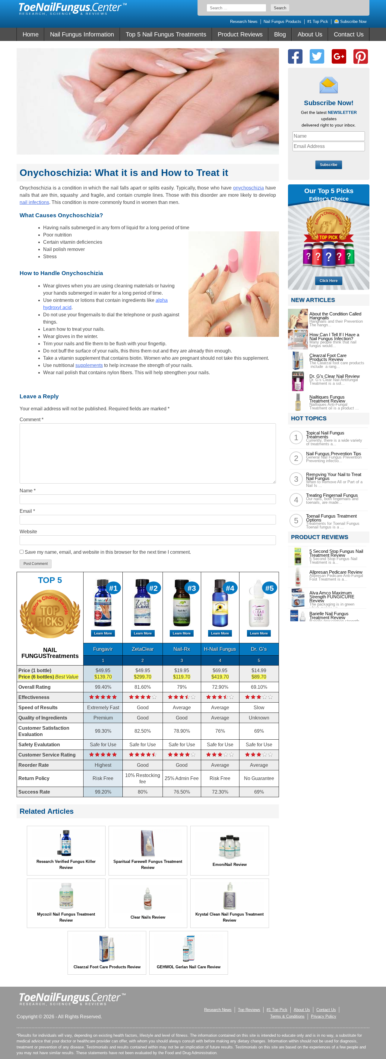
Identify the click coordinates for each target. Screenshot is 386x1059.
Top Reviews (249, 1009)
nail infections (34, 202)
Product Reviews (240, 34)
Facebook (295, 56)
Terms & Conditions (287, 1016)
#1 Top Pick (317, 21)
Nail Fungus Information (82, 34)
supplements (89, 365)
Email (27, 511)
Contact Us (349, 34)
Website (28, 531)
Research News (244, 21)
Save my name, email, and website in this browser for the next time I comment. (108, 552)
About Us (310, 34)
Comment (31, 419)
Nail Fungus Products (282, 21)
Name (28, 490)
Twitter (317, 56)
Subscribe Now (352, 21)
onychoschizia (248, 187)
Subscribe (328, 165)
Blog (280, 34)
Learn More (103, 633)
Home (31, 34)
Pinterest (360, 56)
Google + (339, 56)
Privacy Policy (323, 1016)
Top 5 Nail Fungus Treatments (166, 34)
